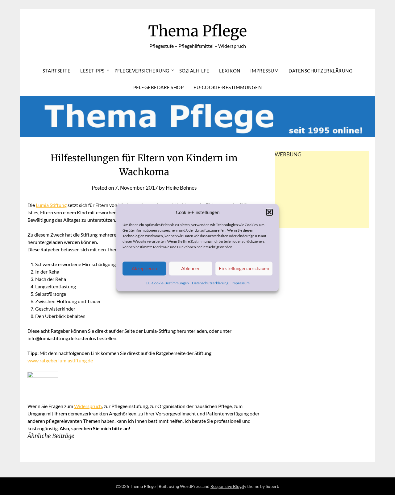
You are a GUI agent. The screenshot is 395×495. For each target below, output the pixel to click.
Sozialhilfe (194, 70)
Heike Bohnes (181, 187)
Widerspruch (88, 406)
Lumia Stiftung (51, 205)
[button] (269, 212)
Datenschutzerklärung (210, 283)
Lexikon (229, 70)
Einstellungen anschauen (244, 268)
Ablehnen (190, 268)
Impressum (240, 283)
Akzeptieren (144, 268)
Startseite (56, 70)
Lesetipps (92, 70)
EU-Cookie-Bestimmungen (167, 283)
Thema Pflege (197, 31)
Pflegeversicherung (141, 70)
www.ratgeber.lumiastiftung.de (60, 360)
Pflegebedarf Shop (158, 87)
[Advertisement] (322, 204)
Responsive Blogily (228, 486)
